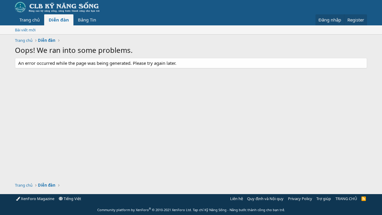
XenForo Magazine (37, 198)
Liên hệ (236, 198)
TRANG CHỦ (346, 198)
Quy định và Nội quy (265, 198)
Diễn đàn (59, 20)
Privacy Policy (300, 198)
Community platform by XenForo (144, 210)
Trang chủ (29, 20)
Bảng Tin (87, 20)
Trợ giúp (323, 198)
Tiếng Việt (72, 198)
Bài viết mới (25, 30)
